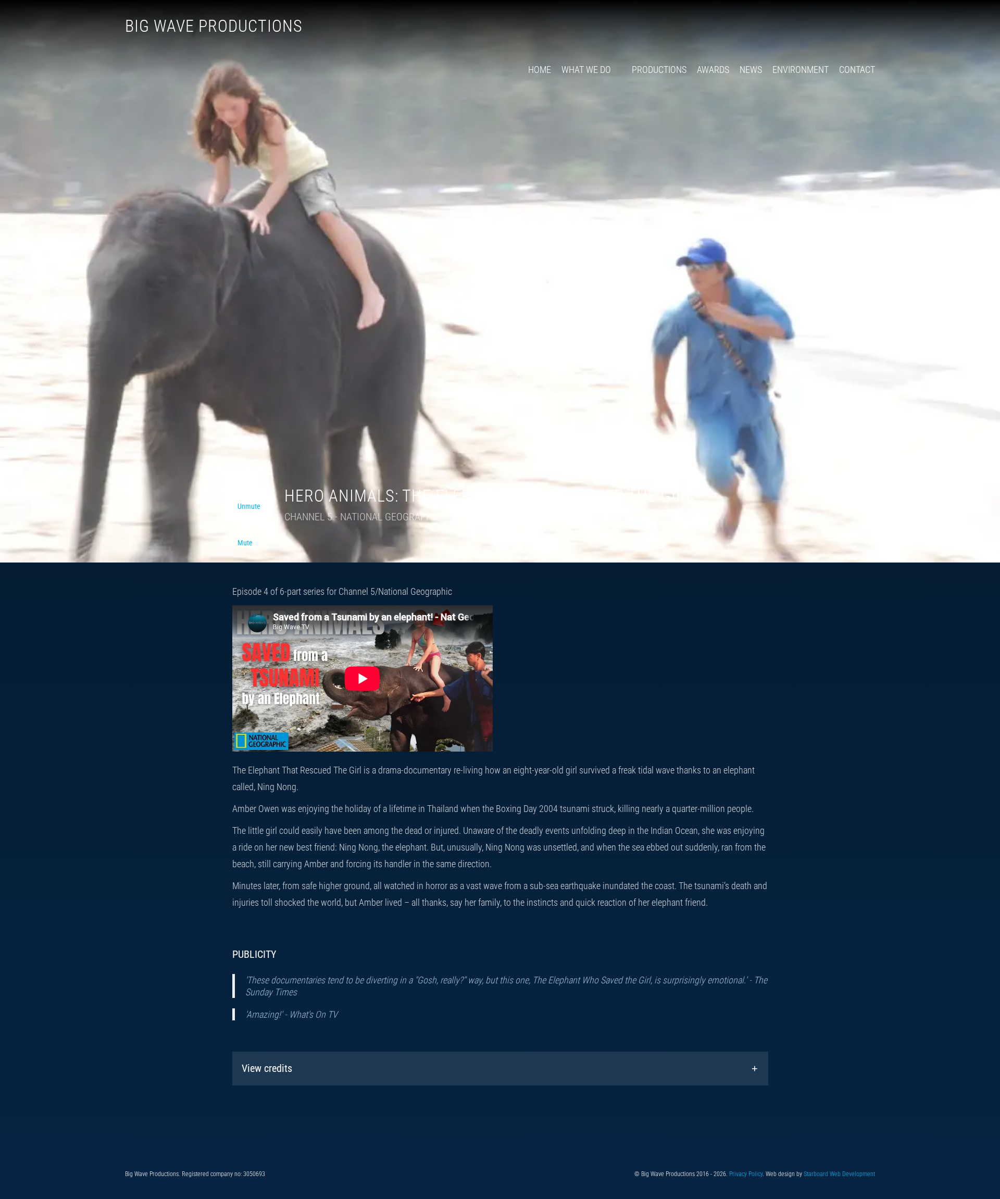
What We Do (586, 69)
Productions (659, 69)
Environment (800, 69)
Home (539, 69)
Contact (857, 69)
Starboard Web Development (839, 1174)
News (751, 69)
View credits (267, 1068)
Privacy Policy (745, 1174)
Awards (713, 69)
